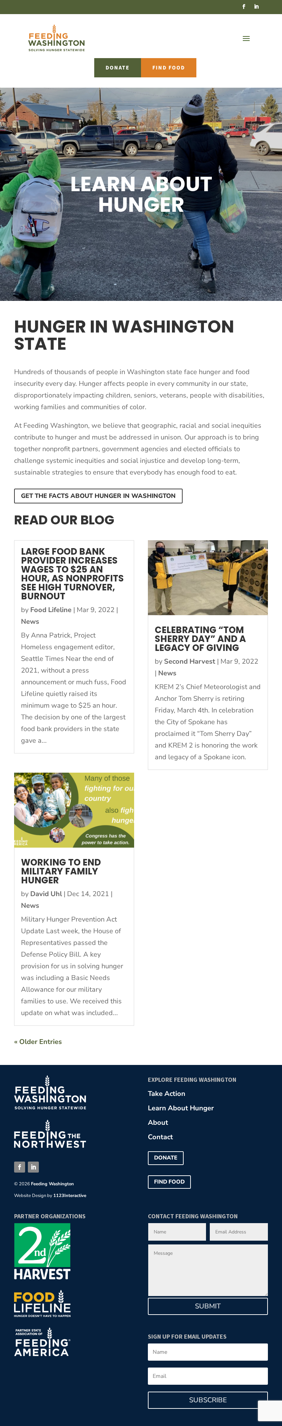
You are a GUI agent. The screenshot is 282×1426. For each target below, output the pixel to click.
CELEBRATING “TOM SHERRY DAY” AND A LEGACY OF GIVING (200, 639)
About (158, 1122)
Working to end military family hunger (61, 871)
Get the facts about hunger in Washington (98, 496)
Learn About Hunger (181, 1108)
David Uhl (46, 894)
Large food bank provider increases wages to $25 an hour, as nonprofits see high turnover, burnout (72, 573)
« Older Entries (38, 1041)
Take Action (166, 1093)
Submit (208, 1306)
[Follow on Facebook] (244, 6)
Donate (118, 67)
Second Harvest (189, 661)
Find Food (168, 67)
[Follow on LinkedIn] (256, 6)
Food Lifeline (51, 609)
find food (169, 1182)
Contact (160, 1137)
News (30, 621)
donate (165, 1158)
